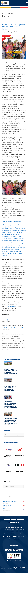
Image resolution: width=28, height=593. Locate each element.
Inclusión (11, 343)
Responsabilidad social (18, 347)
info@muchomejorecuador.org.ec (14, 529)
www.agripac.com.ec (10, 306)
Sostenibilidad (6, 350)
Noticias (16, 336)
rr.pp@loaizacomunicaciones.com (13, 327)
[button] (27, 3)
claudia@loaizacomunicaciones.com (13, 320)
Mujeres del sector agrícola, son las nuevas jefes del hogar (13, 26)
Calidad (21, 334)
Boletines (16, 334)
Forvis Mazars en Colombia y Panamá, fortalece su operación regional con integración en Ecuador (10, 370)
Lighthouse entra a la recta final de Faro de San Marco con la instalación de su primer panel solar (10, 387)
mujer (9, 345)
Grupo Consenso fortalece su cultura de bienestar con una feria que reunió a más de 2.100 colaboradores (10, 404)
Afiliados (6, 334)
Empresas (5, 336)
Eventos (11, 336)
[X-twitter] (8, 550)
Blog (11, 334)
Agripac (12, 338)
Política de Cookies (6, 568)
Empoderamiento (7, 341)
